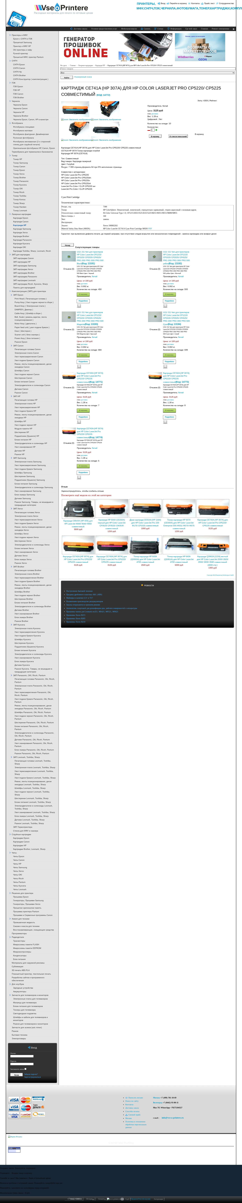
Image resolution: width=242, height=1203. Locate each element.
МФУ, (140, 8)
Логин (13, 1053)
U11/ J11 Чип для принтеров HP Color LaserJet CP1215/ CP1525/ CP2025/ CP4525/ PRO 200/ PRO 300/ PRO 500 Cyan (176, 318)
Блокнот (102, 1199)
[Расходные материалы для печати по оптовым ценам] (61, 7)
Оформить (134, 1199)
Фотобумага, (188, 8)
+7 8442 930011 (74, 1199)
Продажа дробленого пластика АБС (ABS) (84, 595)
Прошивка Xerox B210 (75, 622)
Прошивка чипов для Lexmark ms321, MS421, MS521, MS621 (92, 612)
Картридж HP (100, 65)
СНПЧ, (149, 8)
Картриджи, (220, 8)
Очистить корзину (144, 1199)
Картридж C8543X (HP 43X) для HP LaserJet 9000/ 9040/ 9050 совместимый (78, 524)
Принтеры (146, 3)
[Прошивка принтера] (12, 1089)
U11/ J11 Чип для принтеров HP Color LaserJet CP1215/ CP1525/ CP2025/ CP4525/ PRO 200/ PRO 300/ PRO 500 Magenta (90, 318)
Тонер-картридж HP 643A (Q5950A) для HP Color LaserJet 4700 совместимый (145, 559)
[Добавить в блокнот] (79, 306)
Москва (156, 1098)
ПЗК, (157, 8)
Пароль (13, 1061)
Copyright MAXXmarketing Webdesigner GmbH (220, 575)
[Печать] (233, 100)
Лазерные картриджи (85, 65)
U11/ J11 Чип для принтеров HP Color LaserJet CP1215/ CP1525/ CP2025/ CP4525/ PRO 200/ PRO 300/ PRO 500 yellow (176, 258)
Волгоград (157, 1103)
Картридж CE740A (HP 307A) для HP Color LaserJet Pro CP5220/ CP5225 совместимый (212, 523)
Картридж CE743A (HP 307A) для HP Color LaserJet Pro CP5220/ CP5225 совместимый (111, 559)
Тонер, (204, 8)
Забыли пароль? (31, 1074)
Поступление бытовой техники (79, 591)
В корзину (83, 294)
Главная (73, 65)
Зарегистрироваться (32, 1077)
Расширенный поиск (83, 77)
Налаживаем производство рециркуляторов (84, 601)
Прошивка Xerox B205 (75, 618)
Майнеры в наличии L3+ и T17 (79, 598)
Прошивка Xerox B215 (75, 615)
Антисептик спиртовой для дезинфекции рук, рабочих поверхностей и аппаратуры (101, 608)
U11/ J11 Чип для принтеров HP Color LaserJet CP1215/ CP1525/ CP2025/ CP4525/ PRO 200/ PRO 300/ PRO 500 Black (90, 258)
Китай (94, 276)
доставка (155, 114)
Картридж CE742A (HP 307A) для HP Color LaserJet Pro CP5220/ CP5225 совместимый (78, 559)
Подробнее (83, 300)
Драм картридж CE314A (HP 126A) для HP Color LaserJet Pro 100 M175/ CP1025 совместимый (145, 523)
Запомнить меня (17, 1069)
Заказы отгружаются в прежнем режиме (83, 605)
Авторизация (158, 1199)
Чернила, (169, 8)
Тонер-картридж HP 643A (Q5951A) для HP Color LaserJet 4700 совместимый (179, 559)
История (90, 1199)
